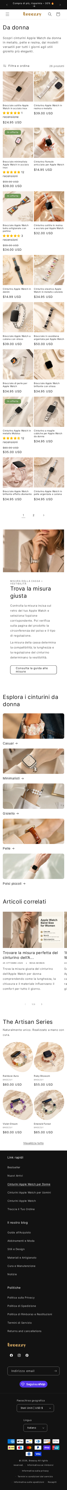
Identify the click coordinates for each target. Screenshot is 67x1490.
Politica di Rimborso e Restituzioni (29, 1314)
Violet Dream (10, 1123)
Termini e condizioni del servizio (35, 1476)
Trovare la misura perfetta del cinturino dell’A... (30, 955)
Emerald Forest (42, 1123)
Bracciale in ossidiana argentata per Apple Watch (49, 337)
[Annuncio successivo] (60, 5)
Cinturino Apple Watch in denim (17, 290)
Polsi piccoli (12, 883)
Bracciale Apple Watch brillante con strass (47, 385)
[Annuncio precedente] (7, 5)
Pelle (7, 848)
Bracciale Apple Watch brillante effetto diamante (17, 493)
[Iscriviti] (55, 1371)
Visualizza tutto (33, 1143)
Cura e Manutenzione (21, 1265)
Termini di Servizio (19, 1322)
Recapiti (52, 1482)
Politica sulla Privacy (21, 1297)
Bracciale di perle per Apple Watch (15, 385)
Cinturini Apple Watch (21, 1200)
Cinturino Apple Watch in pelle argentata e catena (48, 493)
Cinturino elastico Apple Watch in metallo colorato (48, 290)
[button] (7, 14)
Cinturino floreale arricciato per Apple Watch (49, 163)
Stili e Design (16, 1249)
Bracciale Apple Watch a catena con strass (17, 337)
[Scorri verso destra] (42, 1004)
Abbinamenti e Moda (21, 1240)
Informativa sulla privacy (35, 1470)
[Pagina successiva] (43, 515)
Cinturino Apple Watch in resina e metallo (48, 107)
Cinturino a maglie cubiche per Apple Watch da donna (48, 433)
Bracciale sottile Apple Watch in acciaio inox (16, 107)
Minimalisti (11, 778)
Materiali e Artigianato (21, 1257)
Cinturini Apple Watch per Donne (28, 1184)
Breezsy (33, 1460)
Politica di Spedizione (21, 1305)
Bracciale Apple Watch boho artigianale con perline (16, 228)
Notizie (12, 1274)
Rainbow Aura (11, 1075)
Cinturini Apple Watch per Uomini (29, 1192)
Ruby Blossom (42, 1075)
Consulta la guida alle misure (32, 669)
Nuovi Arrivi (15, 1175)
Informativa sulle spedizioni (29, 1482)
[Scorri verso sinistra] (25, 1004)
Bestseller (13, 1167)
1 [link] (23, 515)
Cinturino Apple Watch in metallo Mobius (17, 432)
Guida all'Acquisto (19, 1232)
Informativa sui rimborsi (40, 1465)
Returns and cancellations (24, 1331)
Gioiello (9, 813)
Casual (8, 743)
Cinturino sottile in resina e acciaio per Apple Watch (49, 227)
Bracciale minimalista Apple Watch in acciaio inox (16, 164)
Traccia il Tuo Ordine (21, 1209)
